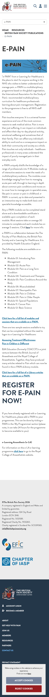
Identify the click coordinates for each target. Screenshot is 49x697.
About (5, 620)
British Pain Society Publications (24, 33)
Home (5, 30)
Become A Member (15, 610)
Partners (6, 645)
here (28, 227)
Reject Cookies (24, 688)
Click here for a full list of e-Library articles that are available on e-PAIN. (22, 374)
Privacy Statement (11, 662)
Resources (18, 30)
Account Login (13, 606)
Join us (5, 630)
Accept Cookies (24, 680)
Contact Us (7, 650)
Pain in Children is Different (15, 343)
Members (6, 635)
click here (18, 451)
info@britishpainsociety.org (14, 528)
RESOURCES (7, 640)
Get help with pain (11, 625)
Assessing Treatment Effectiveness (19, 340)
